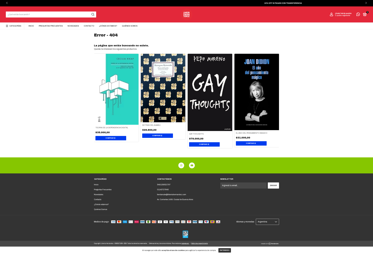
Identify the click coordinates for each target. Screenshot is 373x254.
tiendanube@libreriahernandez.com (171, 195)
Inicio (31, 26)
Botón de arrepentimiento (199, 243)
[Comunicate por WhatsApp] (358, 15)
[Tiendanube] (270, 244)
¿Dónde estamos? (108, 26)
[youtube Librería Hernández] (192, 165)
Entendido (224, 250)
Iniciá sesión (346, 13)
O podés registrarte (342, 15)
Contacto (89, 26)
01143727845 (163, 190)
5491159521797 (163, 185)
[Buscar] (92, 14)
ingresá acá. (185, 243)
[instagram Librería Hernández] (181, 165)
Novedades (73, 26)
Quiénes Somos (130, 26)
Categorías (15, 26)
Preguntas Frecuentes (51, 26)
